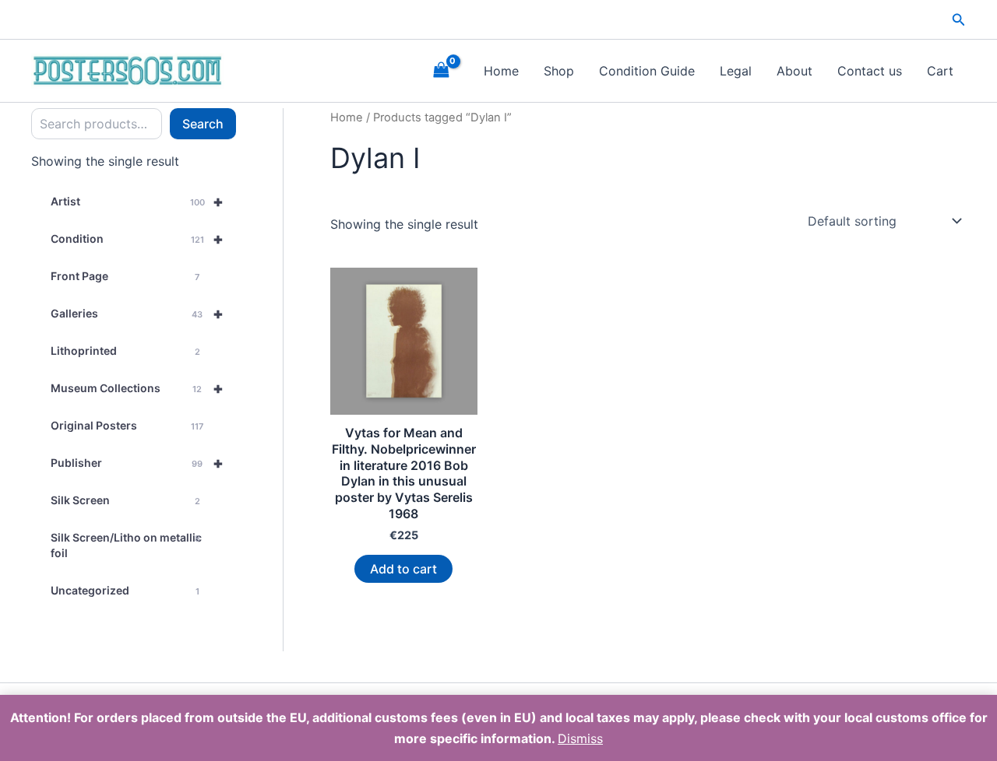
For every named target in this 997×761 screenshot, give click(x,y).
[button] (959, 20)
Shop (559, 71)
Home (501, 71)
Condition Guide (647, 71)
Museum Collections (137, 388)
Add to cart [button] (403, 569)
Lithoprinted (125, 350)
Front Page (125, 275)
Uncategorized (125, 590)
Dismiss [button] (580, 738)
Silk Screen (125, 500)
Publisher (137, 463)
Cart (940, 71)
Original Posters (127, 425)
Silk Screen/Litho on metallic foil (126, 545)
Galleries (137, 313)
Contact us (869, 71)
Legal (736, 71)
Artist (137, 201)
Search (203, 124)
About (794, 71)
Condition (137, 239)
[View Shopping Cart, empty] (441, 70)
